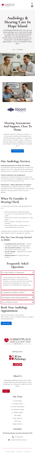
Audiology (20, 49)
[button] (32, 3)
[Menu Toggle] (32, 6)
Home (13, 49)
